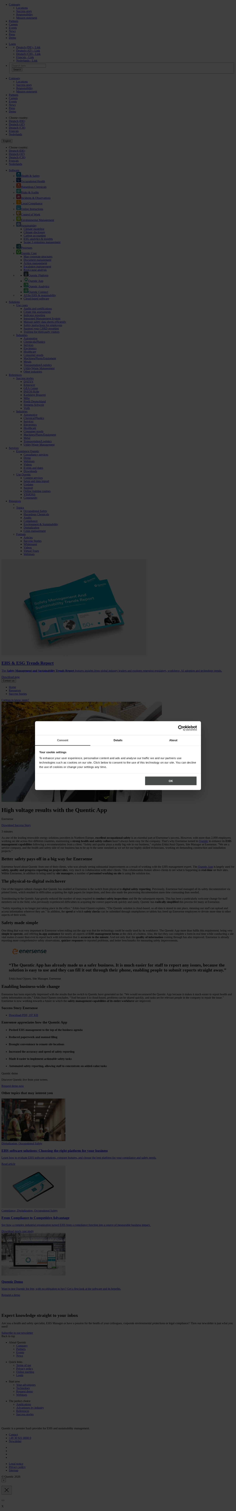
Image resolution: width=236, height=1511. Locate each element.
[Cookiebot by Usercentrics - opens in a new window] (181, 728)
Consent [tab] (62, 740)
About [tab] (173, 740)
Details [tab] (118, 740)
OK (171, 781)
